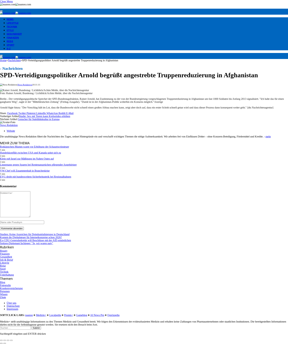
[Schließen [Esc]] (1, 340)
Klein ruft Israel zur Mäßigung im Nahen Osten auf (27, 158)
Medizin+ (41, 315)
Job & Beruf (6, 259)
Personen (5, 291)
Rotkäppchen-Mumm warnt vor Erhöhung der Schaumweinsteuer (34, 146)
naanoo (29, 315)
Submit (36, 328)
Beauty (4, 250)
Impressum (12, 309)
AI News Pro (97, 315)
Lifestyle (12, 22)
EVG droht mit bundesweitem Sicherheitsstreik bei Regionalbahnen (35, 176)
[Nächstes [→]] (4, 343)
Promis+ (68, 315)
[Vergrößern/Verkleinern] (11, 340)
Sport (10, 44)
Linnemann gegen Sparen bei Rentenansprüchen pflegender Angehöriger (38, 164)
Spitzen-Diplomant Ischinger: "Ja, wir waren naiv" (26, 243)
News (10, 19)
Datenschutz (13, 306)
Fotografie (5, 285)
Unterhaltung (7, 274)
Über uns (11, 303)
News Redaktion (25, 84)
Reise (10, 41)
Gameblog (81, 315)
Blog (2, 282)
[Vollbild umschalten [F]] (8, 340)
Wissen (4, 294)
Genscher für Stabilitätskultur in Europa (39, 119)
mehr (268, 136)
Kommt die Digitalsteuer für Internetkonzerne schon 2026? (31, 237)
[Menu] (1, 10)
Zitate (3, 297)
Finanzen (13, 37)
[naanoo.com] (15, 13)
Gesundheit (14, 33)
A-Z (8, 48)
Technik (12, 26)
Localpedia (55, 315)
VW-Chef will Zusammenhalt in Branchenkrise (25, 170)
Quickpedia (113, 315)
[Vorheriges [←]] (1, 343)
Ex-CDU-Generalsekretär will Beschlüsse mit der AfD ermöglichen (35, 240)
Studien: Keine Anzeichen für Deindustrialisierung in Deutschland (35, 234)
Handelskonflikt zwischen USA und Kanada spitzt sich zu (30, 152)
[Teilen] (4, 340)
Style (10, 30)
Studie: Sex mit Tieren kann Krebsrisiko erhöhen (44, 116)
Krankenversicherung (11, 288)
